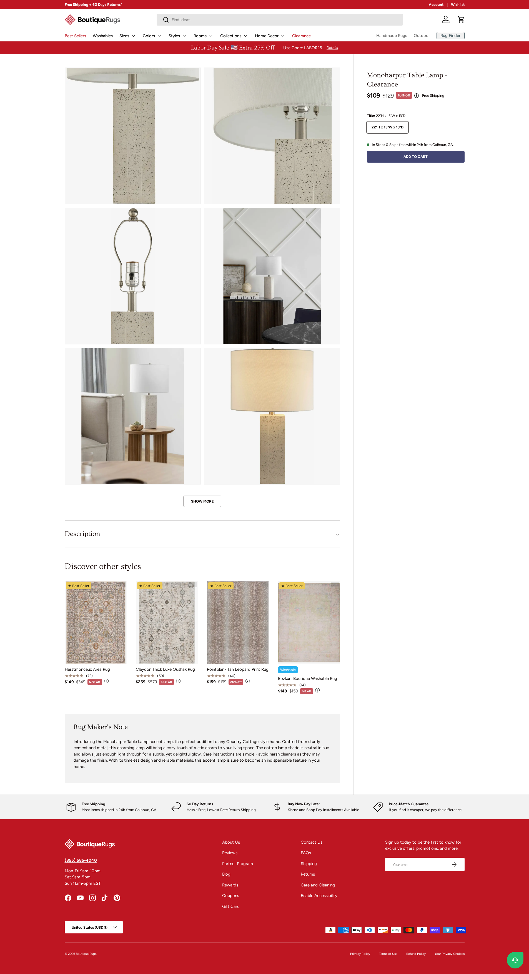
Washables (103, 35)
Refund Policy (416, 954)
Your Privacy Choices (450, 954)
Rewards (230, 885)
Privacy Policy (360, 954)
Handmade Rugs (391, 35)
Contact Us (311, 842)
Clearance (301, 35)
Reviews (229, 852)
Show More (202, 501)
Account (436, 4)
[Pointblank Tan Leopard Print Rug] (238, 622)
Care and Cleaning (318, 885)
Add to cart (415, 156)
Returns (308, 874)
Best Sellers (75, 35)
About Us (231, 842)
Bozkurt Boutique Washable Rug (307, 678)
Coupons (230, 895)
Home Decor (267, 35)
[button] (461, 19)
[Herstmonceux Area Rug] (96, 622)
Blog (226, 874)
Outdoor (422, 35)
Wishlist (458, 4)
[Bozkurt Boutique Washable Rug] (309, 622)
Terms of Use (388, 954)
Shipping (309, 863)
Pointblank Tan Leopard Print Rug (238, 669)
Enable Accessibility (319, 895)
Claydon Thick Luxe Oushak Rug (165, 669)
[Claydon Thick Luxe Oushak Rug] (167, 622)
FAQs (306, 852)
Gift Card (231, 906)
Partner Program (237, 863)
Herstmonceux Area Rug (87, 669)
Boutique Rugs (86, 954)
